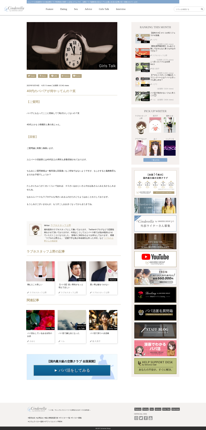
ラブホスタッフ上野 (61, 225)
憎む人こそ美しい (34, 284)
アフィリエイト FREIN (53, 421)
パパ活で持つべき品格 (99, 333)
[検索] (202, 9)
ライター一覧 (65, 418)
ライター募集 (77, 418)
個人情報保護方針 (52, 418)
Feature (49, 9)
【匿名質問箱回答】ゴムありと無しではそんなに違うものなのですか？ (162, 48)
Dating (63, 9)
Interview (121, 9)
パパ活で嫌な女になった (69, 333)
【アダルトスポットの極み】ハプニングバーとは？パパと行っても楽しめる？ (162, 77)
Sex (76, 9)
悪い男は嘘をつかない (99, 284)
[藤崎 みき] (170, 125)
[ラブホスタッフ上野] (141, 127)
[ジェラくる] (170, 148)
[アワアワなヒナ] (141, 148)
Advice (88, 9)
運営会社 (32, 418)
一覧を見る (155, 160)
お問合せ (40, 418)
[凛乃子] (155, 125)
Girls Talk (104, 9)
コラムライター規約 (36, 421)
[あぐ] (155, 148)
